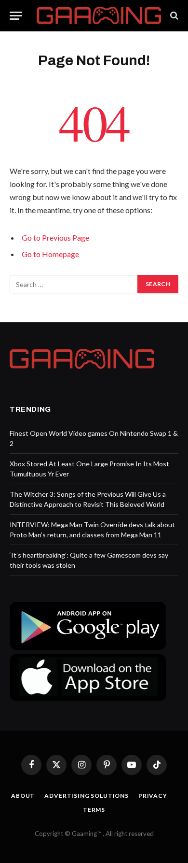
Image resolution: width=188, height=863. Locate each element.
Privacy (152, 795)
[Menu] (16, 16)
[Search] (173, 16)
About (23, 795)
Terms (94, 809)
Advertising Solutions (86, 795)
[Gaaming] (99, 15)
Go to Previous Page (55, 237)
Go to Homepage (50, 254)
